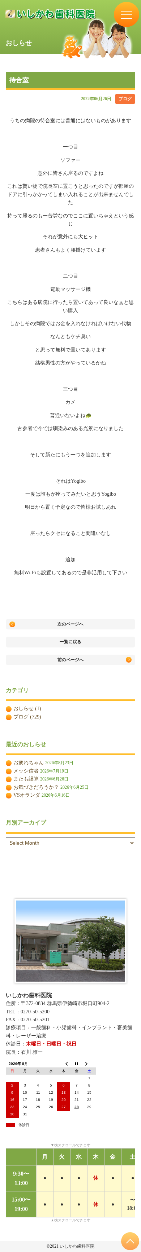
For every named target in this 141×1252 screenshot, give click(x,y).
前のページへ (70, 659)
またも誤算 (26, 779)
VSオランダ (26, 795)
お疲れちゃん (28, 762)
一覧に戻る (70, 641)
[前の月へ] (63, 1064)
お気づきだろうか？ (36, 787)
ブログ (125, 98)
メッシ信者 (26, 771)
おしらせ (23, 708)
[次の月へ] (89, 1064)
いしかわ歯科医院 (29, 995)
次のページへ (70, 624)
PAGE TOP (130, 1241)
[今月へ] (76, 1064)
